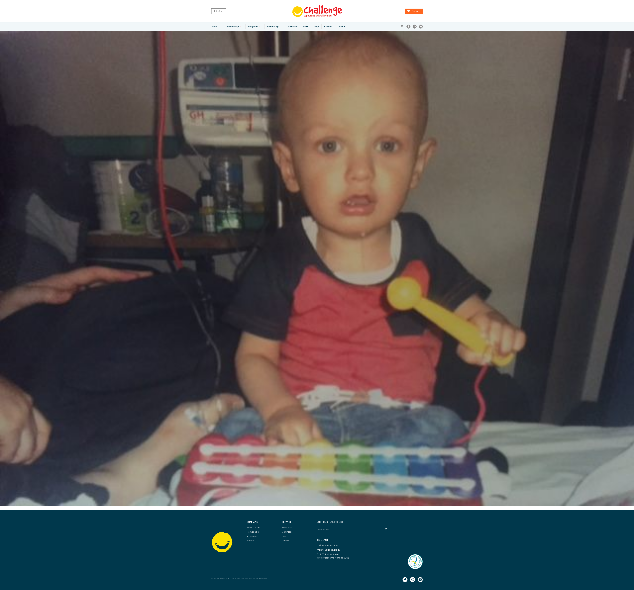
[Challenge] (317, 11)
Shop (316, 27)
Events (250, 541)
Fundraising (273, 27)
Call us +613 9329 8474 (329, 545)
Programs (253, 27)
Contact (328, 27)
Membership (233, 27)
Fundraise (287, 528)
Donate (416, 11)
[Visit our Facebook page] (408, 27)
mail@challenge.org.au (328, 550)
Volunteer (293, 27)
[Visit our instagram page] (415, 27)
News (305, 27)
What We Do (253, 528)
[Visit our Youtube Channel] (420, 579)
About (214, 27)
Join (220, 11)
